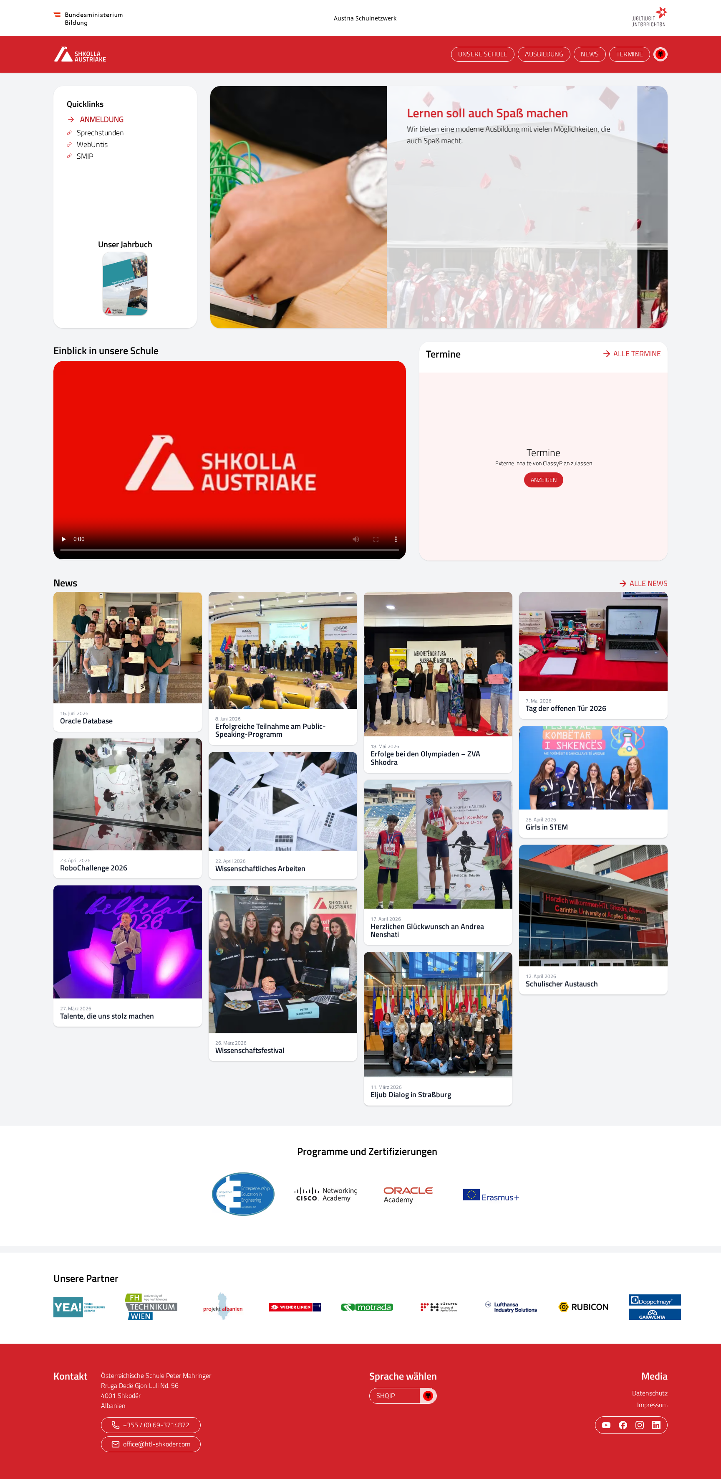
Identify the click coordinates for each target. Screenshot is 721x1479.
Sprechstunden (100, 132)
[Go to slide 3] (443, 319)
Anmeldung (102, 119)
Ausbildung (544, 54)
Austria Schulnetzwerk (365, 18)
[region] (439, 207)
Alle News (649, 583)
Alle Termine (637, 354)
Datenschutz (650, 1393)
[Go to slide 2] (434, 319)
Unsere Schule (482, 54)
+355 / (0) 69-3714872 (156, 1425)
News (590, 54)
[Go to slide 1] (426, 319)
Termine (629, 54)
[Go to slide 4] (451, 319)
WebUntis (92, 144)
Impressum (652, 1405)
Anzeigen (544, 479)
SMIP (85, 156)
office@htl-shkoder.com (156, 1444)
